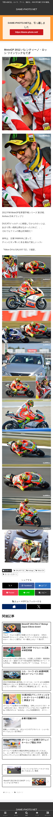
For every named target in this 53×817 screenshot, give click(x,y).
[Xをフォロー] (39, 606)
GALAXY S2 (20, 570)
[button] (43, 593)
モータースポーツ (11, 574)
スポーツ (8, 570)
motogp (30, 570)
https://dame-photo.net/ (26, 32)
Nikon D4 (41, 570)
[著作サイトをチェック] (14, 606)
